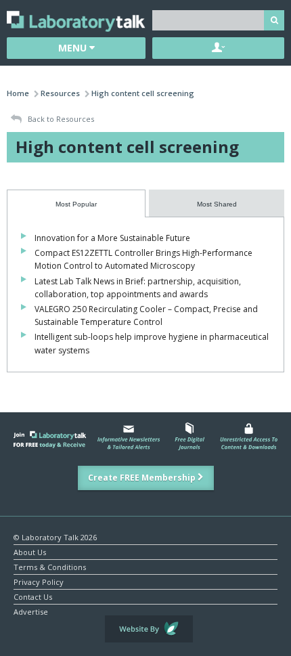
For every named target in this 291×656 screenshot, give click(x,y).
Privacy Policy (39, 581)
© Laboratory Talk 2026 (55, 536)
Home (18, 93)
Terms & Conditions (50, 566)
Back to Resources (60, 119)
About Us (30, 551)
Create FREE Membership (143, 477)
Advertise (31, 611)
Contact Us (33, 596)
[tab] (76, 203)
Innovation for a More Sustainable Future (112, 238)
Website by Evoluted (149, 628)
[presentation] (76, 203)
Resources (60, 93)
